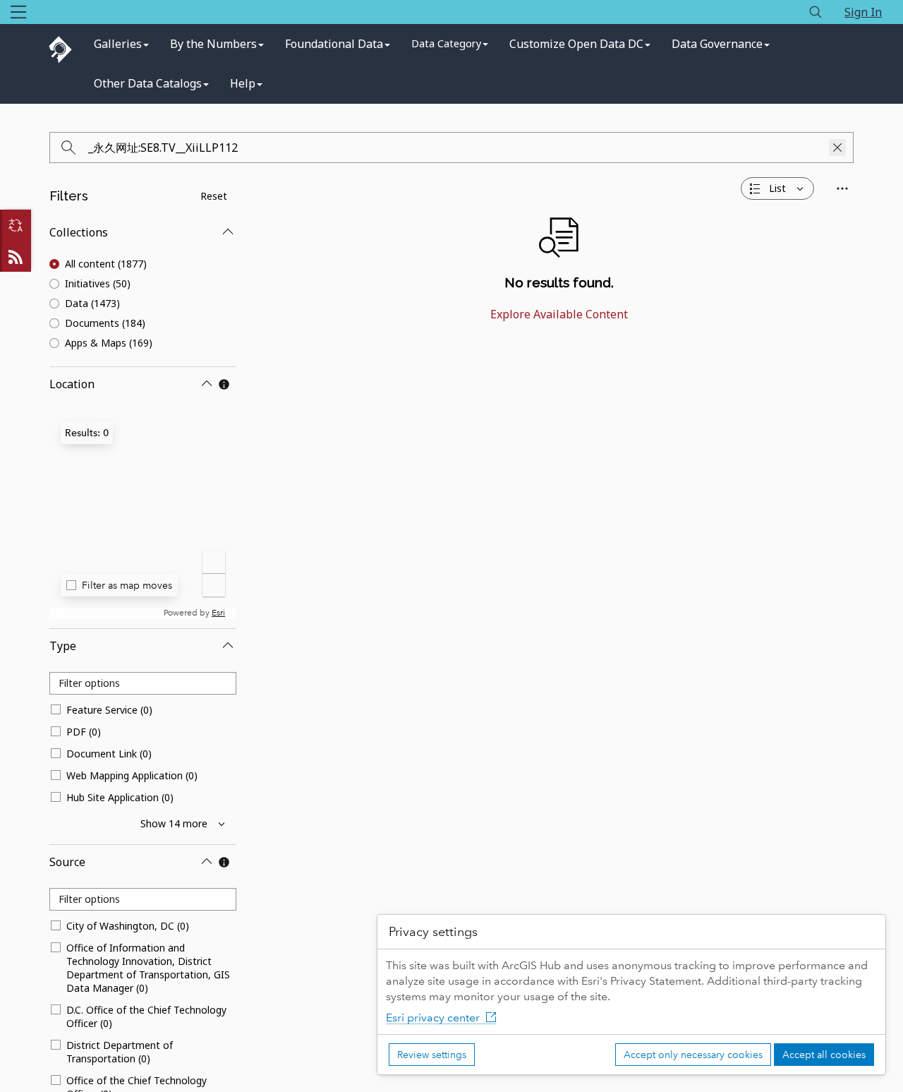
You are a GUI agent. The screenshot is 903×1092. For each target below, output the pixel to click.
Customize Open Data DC (576, 44)
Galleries (118, 44)
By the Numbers (213, 44)
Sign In (863, 12)
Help (242, 83)
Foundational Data (334, 44)
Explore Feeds (15, 256)
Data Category (446, 43)
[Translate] (15, 225)
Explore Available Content (559, 314)
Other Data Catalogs (148, 83)
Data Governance (717, 44)
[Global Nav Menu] (18, 12)
